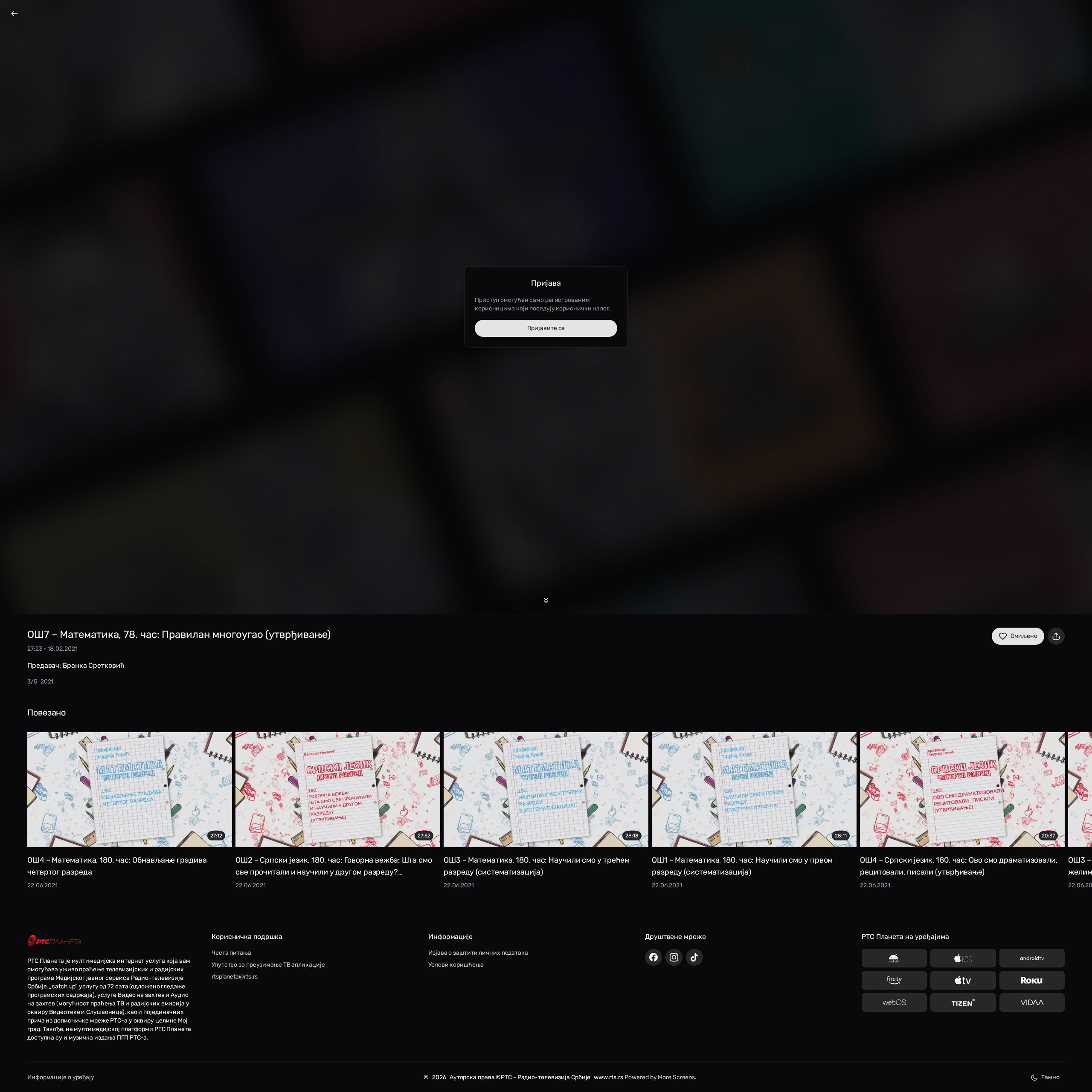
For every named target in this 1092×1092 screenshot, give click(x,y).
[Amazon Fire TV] (894, 980)
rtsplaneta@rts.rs (235, 976)
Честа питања (231, 952)
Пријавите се (546, 328)
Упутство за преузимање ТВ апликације (268, 964)
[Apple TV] (963, 980)
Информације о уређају (60, 1077)
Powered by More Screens (659, 1077)
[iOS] (963, 958)
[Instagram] (673, 957)
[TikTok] (694, 957)
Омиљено (1024, 636)
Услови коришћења (455, 964)
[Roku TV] (1032, 980)
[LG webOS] (894, 1002)
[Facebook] (653, 957)
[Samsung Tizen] (963, 1002)
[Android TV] (1032, 958)
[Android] (894, 958)
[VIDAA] (1032, 1002)
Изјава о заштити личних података (478, 952)
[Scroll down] (546, 600)
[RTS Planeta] (54, 941)
